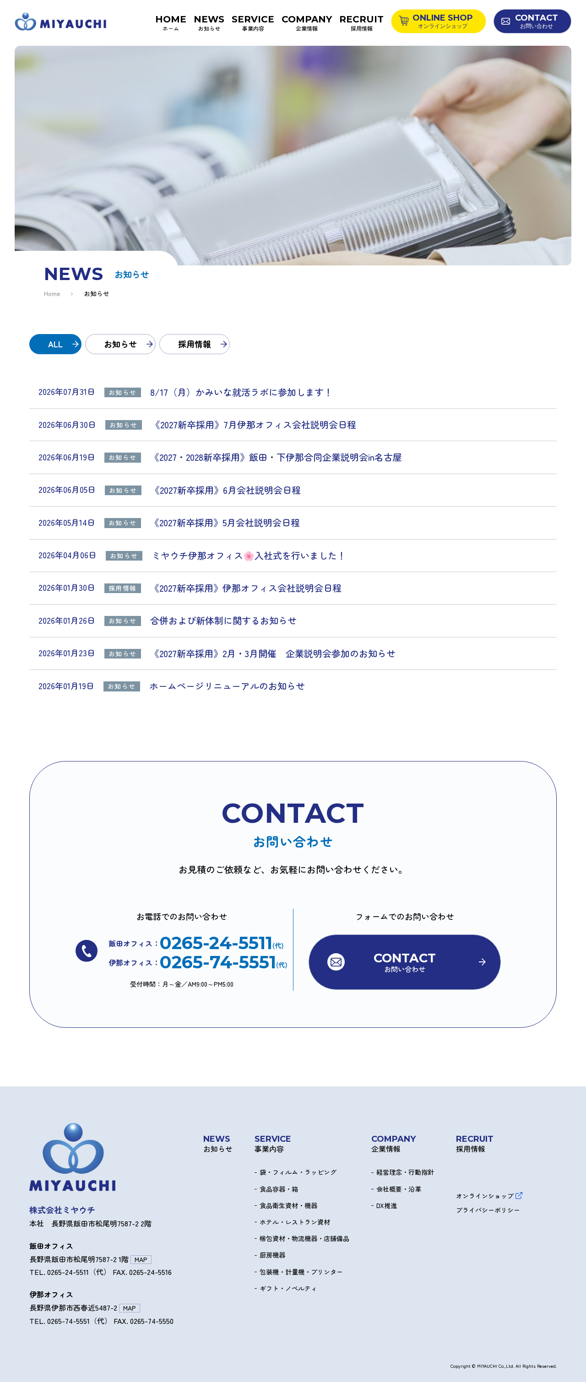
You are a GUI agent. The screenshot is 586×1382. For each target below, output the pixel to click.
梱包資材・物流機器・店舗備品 (304, 1238)
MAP (141, 1259)
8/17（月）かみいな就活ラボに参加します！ (241, 392)
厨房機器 (272, 1255)
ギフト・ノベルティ (288, 1288)
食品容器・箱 (279, 1189)
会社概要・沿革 (398, 1189)
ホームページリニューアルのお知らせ (227, 686)
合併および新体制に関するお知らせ (223, 620)
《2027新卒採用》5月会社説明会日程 (225, 523)
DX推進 (386, 1205)
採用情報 (194, 344)
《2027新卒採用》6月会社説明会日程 (226, 490)
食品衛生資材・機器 (288, 1205)
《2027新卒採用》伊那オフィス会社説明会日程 (250, 588)
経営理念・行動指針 (405, 1172)
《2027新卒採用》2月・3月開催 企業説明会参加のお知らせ (273, 653)
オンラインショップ (485, 1195)
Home (52, 293)
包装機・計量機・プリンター (301, 1272)
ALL (55, 344)
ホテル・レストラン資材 (295, 1222)
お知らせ (120, 344)
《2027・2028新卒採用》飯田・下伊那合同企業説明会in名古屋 (276, 457)
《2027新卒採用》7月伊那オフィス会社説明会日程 (253, 425)
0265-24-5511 (216, 943)
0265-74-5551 (218, 962)
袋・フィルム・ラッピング (298, 1172)
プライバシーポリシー (488, 1210)
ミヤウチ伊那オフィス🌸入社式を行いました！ (249, 556)
